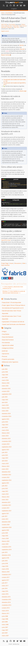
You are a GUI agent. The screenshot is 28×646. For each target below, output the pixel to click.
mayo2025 (5, 399)
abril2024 (5, 427)
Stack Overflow (5, 265)
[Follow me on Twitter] (17, 5)
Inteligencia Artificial (7, 348)
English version (5, 31)
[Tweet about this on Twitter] (2, 279)
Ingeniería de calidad (8, 345)
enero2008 (5, 624)
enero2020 (5, 544)
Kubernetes (16, 26)
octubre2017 (5, 577)
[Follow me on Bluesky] (21, 5)
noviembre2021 (6, 505)
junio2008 (5, 616)
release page (22, 91)
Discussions (17, 263)
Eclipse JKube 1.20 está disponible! (11, 302)
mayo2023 (5, 458)
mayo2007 (5, 630)
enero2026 (5, 386)
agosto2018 (5, 558)
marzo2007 (5, 635)
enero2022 (5, 499)
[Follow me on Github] (10, 5)
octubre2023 (5, 444)
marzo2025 (5, 405)
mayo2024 (5, 424)
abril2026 (5, 377)
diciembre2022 (6, 472)
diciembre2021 (6, 502)
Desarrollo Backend (7, 337)
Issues (11, 263)
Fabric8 (7, 26)
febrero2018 (5, 572)
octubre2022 (5, 477)
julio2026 (4, 369)
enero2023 (5, 469)
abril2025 (5, 402)
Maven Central (5, 55)
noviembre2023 (6, 441)
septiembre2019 (6, 549)
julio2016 (4, 588)
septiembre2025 (6, 394)
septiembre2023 (6, 447)
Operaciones (5, 353)
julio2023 (4, 452)
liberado (22, 49)
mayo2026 (5, 374)
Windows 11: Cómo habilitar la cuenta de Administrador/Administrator (13, 292)
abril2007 (5, 633)
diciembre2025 (6, 388)
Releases (9, 27)
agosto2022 (5, 483)
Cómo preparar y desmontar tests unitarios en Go (12, 287)
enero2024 (5, 436)
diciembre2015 (6, 597)
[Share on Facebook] (5, 279)
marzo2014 (5, 610)
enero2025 (5, 411)
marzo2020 (5, 538)
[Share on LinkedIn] (7, 279)
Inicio (2, 13)
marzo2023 (5, 463)
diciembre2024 (6, 413)
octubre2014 (5, 608)
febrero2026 (5, 383)
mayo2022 (5, 491)
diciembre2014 (6, 602)
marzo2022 (5, 494)
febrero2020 (5, 541)
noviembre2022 (6, 474)
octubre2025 (5, 391)
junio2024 (5, 422)
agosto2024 (5, 419)
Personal (4, 356)
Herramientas (6, 342)
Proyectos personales (8, 359)
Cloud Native (9, 13)
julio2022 (4, 486)
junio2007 (5, 627)
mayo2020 (5, 536)
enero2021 (5, 519)
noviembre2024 (6, 416)
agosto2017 (5, 580)
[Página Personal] (7, 5)
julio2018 (4, 561)
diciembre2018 (6, 555)
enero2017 (5, 585)
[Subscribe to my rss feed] (4, 5)
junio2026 (5, 372)
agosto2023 (5, 449)
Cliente (23, 24)
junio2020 (5, 533)
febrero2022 (5, 497)
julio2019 (4, 552)
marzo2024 (5, 430)
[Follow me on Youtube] (24, 5)
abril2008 (5, 622)
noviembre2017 (6, 574)
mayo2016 (5, 591)
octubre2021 (5, 508)
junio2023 (5, 455)
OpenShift (3, 27)
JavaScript (5, 351)
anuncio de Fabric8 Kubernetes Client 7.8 (13, 42)
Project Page (4, 263)
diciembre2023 (6, 438)
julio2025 (4, 397)
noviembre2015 (6, 599)
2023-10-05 (4, 24)
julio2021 (4, 516)
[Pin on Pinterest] (9, 279)
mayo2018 (5, 566)
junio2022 (5, 488)
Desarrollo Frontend (7, 340)
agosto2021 (5, 513)
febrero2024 (5, 433)
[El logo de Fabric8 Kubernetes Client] (14, 271)
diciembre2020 (6, 522)
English (14, 9)
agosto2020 (5, 530)
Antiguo (4, 331)
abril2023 (5, 461)
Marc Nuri (16, 27)
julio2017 (4, 583)
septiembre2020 (6, 527)
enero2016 (5, 594)
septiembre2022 (6, 480)
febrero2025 (5, 408)
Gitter (24, 263)
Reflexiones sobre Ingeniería (10, 362)
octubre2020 (5, 524)
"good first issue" (6, 240)
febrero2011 (5, 613)
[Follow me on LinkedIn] (14, 5)
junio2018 (5, 563)
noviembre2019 (6, 547)
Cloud (2, 26)
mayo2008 (5, 619)
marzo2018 (5, 569)
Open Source (23, 26)
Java (11, 26)
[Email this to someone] (12, 279)
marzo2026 (5, 380)
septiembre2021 (6, 511)
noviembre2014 (6, 605)
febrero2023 (5, 466)
